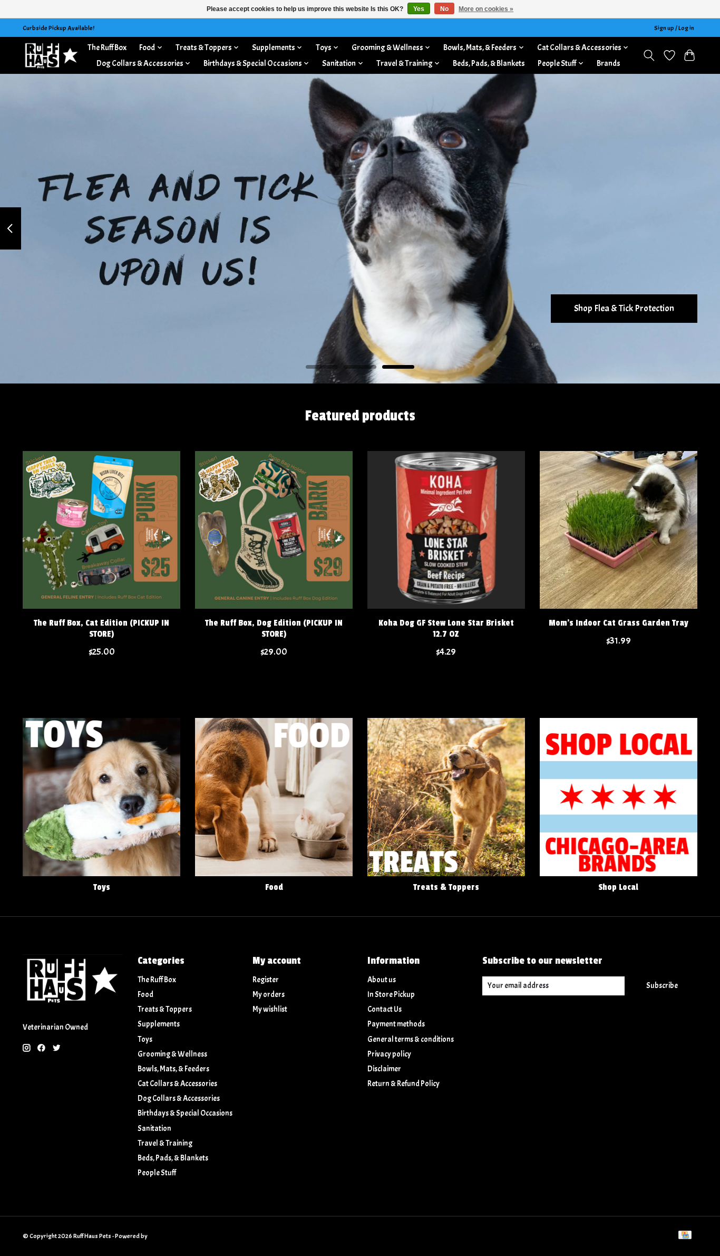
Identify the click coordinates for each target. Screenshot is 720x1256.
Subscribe (662, 986)
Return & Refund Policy (403, 1084)
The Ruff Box (107, 47)
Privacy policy (389, 1054)
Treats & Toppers (446, 887)
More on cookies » (486, 9)
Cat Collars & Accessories (177, 1084)
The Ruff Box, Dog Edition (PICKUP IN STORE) (274, 628)
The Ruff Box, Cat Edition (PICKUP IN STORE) (101, 628)
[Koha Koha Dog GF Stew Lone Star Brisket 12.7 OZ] (446, 530)
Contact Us (384, 1009)
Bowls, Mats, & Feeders (173, 1069)
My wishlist (269, 1009)
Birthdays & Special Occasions (185, 1113)
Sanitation (154, 1129)
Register (265, 980)
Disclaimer (384, 1069)
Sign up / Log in (674, 28)
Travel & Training (165, 1143)
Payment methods (396, 1024)
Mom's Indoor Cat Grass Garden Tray (618, 623)
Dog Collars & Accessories (179, 1099)
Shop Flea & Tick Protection (624, 308)
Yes (418, 9)
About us (381, 980)
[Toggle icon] (649, 55)
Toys (101, 887)
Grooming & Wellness (172, 1054)
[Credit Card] (685, 1236)
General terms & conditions (410, 1039)
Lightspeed (164, 1236)
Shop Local (618, 887)
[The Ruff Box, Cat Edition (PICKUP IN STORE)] (101, 530)
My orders (268, 995)
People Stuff (157, 1173)
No (444, 9)
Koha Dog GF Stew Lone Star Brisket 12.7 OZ (446, 628)
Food (274, 887)
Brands (608, 63)
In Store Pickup (391, 995)
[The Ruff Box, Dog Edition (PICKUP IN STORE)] (274, 530)
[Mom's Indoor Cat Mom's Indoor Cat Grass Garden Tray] (618, 530)
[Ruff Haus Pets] (52, 55)
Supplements (159, 1024)
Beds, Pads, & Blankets (489, 63)
